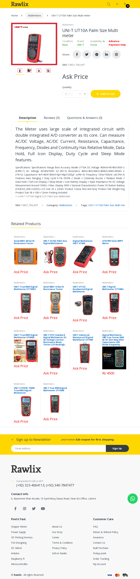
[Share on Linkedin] (106, 54)
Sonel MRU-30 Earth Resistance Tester (24, 242)
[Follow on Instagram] (116, 54)
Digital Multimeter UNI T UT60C (83, 242)
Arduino (15, 553)
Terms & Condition (62, 542)
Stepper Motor (19, 526)
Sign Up (117, 448)
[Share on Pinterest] (96, 54)
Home (14, 15)
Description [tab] (27, 118)
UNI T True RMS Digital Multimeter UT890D (26, 336)
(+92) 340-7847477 (60, 485)
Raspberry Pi (18, 558)
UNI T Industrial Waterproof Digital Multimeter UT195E (83, 337)
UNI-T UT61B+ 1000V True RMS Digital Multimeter (24, 390)
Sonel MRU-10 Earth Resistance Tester (53, 288)
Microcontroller (19, 564)
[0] (125, 4)
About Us (57, 526)
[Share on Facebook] (77, 54)
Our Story (57, 532)
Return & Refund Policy (105, 532)
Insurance (98, 537)
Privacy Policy (59, 548)
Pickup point (99, 553)
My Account (99, 564)
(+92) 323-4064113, (31, 485)
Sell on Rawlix (59, 553)
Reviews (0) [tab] (51, 118)
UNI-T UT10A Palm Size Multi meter (107, 205)
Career (55, 537)
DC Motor (16, 548)
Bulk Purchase (100, 548)
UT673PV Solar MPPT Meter (112, 242)
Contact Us (99, 542)
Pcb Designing (18, 542)
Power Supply (18, 532)
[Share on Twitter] (86, 54)
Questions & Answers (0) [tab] (84, 118)
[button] (108, 3)
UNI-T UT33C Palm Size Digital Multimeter (55, 242)
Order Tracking (101, 558)
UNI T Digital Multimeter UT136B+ (113, 288)
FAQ (95, 526)
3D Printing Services (22, 537)
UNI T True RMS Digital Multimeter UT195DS (26, 288)
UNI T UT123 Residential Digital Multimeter (83, 289)
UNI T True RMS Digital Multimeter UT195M (55, 389)
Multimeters (34, 15)
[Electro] (20, 4)
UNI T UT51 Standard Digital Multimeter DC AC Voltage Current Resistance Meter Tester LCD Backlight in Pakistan (55, 340)
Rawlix (18, 574)
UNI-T (80, 44)
